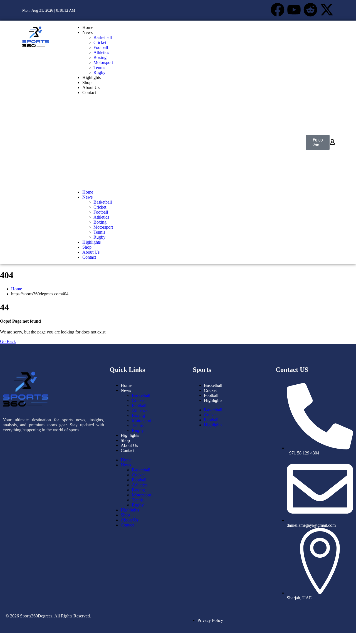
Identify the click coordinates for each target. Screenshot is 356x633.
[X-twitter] (327, 10)
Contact (89, 92)
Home (87, 27)
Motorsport (103, 62)
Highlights (91, 77)
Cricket (99, 42)
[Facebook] (278, 10)
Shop (87, 82)
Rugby (99, 72)
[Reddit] (310, 10)
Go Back (8, 341)
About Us (91, 87)
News (87, 32)
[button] (92, 142)
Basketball (102, 37)
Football (100, 47)
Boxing (100, 57)
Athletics (101, 52)
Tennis (99, 67)
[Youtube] (294, 10)
